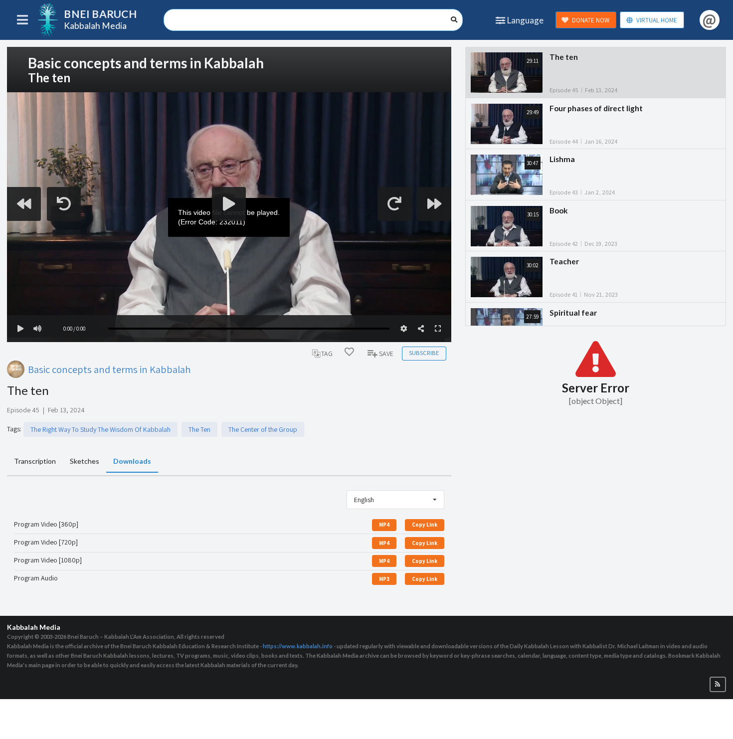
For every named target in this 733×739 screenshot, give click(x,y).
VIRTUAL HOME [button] (656, 20)
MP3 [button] (384, 578)
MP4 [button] (384, 524)
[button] (718, 684)
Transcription (35, 461)
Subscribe (424, 353)
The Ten (199, 429)
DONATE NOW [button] (590, 20)
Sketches (84, 461)
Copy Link (424, 524)
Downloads (132, 461)
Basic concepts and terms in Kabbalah (109, 369)
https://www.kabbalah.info (298, 646)
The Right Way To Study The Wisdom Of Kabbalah (100, 429)
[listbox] (395, 499)
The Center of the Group (262, 429)
